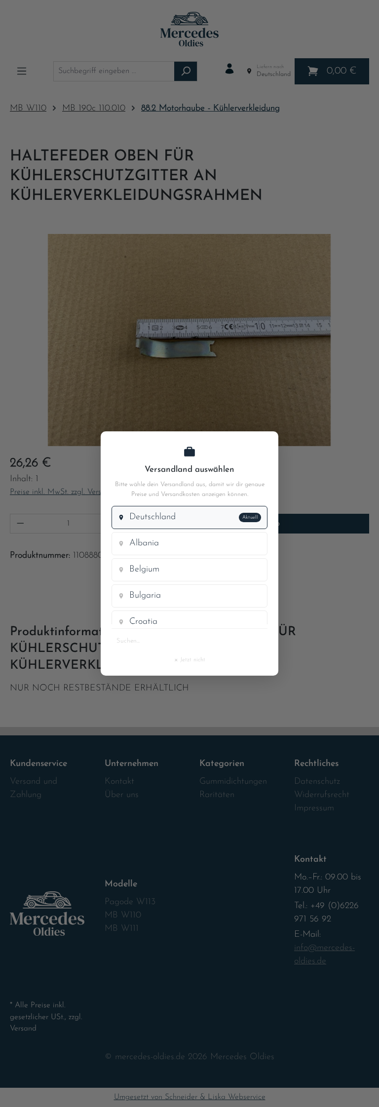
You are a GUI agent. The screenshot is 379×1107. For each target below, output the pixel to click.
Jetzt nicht (189, 659)
